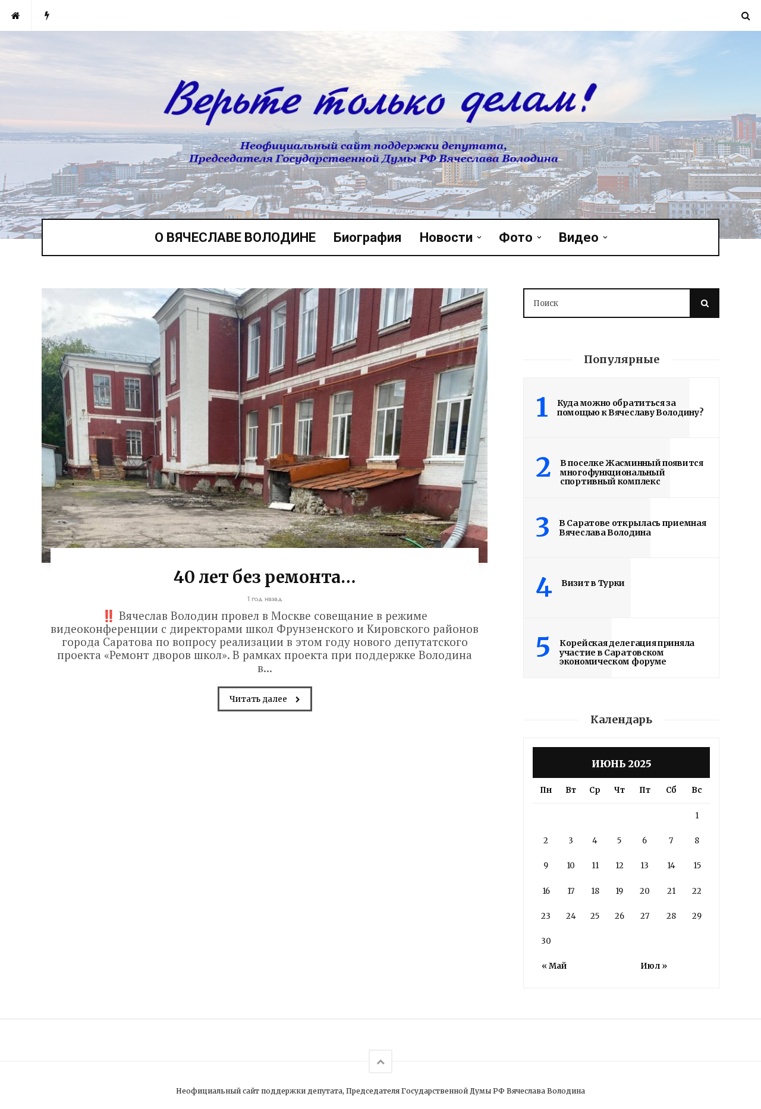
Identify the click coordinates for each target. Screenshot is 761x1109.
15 (697, 866)
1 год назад (264, 599)
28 (671, 916)
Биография (368, 237)
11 (595, 866)
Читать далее (259, 699)
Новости (446, 237)
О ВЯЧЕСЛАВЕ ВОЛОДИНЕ (235, 237)
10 (571, 866)
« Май (554, 966)
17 (570, 891)
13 (644, 866)
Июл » (653, 966)
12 (619, 866)
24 (571, 916)
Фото (516, 237)
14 (671, 866)
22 (697, 891)
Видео (579, 237)
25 (594, 916)
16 (546, 891)
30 (546, 941)
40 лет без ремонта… (264, 577)
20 (645, 891)
